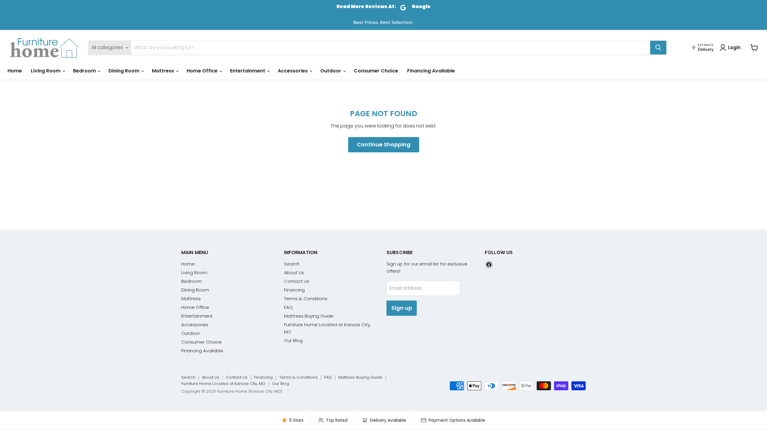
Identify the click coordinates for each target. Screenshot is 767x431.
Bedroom (85, 70)
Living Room (46, 70)
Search (292, 264)
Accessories (293, 70)
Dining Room (124, 70)
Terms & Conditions (305, 298)
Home (14, 70)
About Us (294, 272)
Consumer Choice (376, 70)
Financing (294, 290)
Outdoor (331, 70)
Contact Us (296, 281)
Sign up (401, 308)
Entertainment (248, 70)
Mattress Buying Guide (308, 316)
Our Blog (293, 340)
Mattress (163, 70)
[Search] (658, 47)
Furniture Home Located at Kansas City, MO (223, 383)
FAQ (288, 307)
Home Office (203, 70)
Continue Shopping (383, 144)
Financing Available (431, 70)
